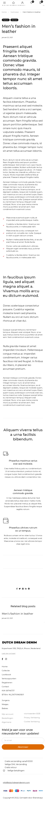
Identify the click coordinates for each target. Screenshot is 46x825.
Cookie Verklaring (32, 721)
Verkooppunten (9, 678)
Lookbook (6, 674)
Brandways (38, 798)
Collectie (6, 670)
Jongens (5, 700)
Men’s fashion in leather (17, 613)
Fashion (5, 20)
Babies (5, 708)
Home (4, 12)
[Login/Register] (22, 2)
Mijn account (7, 714)
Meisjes (5, 704)
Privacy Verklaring (32, 717)
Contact (5, 686)
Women (14, 20)
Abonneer (23, 747)
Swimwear (15, 12)
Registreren (7, 682)
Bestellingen (7, 718)
